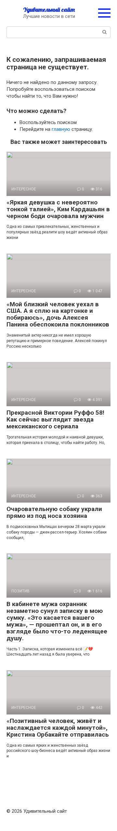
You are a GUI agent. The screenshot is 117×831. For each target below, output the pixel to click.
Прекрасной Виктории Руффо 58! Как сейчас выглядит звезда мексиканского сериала (55, 419)
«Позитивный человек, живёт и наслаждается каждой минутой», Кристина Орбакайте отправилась (57, 727)
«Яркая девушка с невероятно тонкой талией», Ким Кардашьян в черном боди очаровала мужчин (58, 209)
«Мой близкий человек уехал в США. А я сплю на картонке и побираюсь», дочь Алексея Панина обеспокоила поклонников (57, 314)
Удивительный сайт (49, 9)
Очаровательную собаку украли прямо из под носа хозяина (54, 512)
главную (61, 129)
